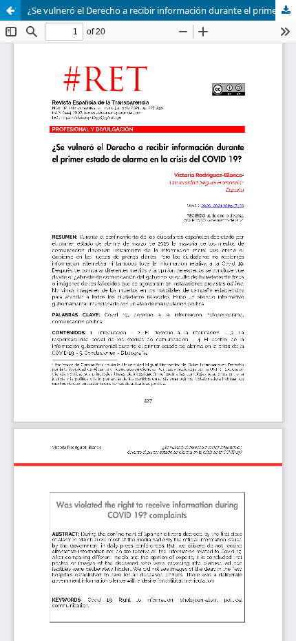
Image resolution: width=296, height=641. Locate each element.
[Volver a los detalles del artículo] (10, 10)
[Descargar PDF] (285, 10)
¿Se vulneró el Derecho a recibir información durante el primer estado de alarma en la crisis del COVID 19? (162, 10)
